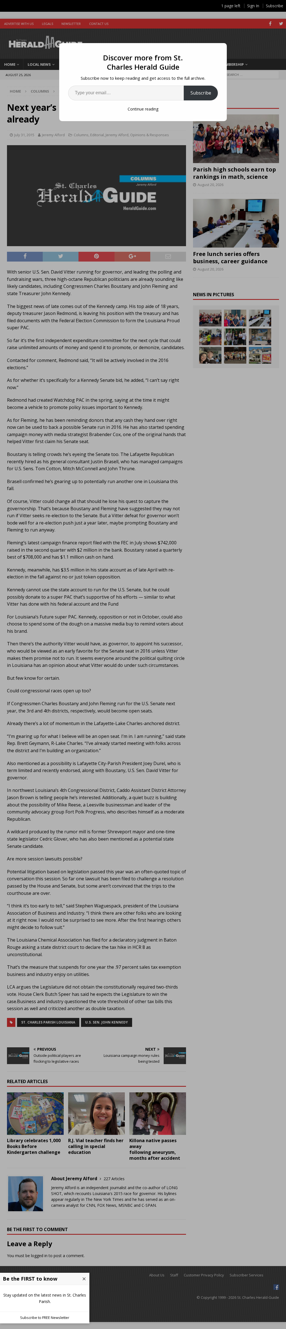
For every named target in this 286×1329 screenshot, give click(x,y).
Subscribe (200, 93)
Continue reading (143, 109)
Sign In (253, 5)
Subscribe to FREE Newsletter (44, 1317)
